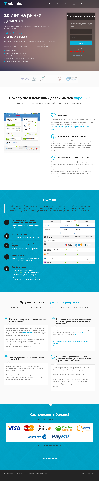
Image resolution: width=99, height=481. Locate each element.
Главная (43, 4)
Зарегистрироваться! (49, 458)
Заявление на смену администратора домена (68, 346)
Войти (81, 43)
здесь (81, 332)
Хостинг (59, 4)
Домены (51, 4)
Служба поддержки (71, 4)
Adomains (15, 3)
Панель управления (87, 4)
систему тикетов (27, 333)
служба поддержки (62, 302)
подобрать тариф (18, 272)
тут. (76, 334)
